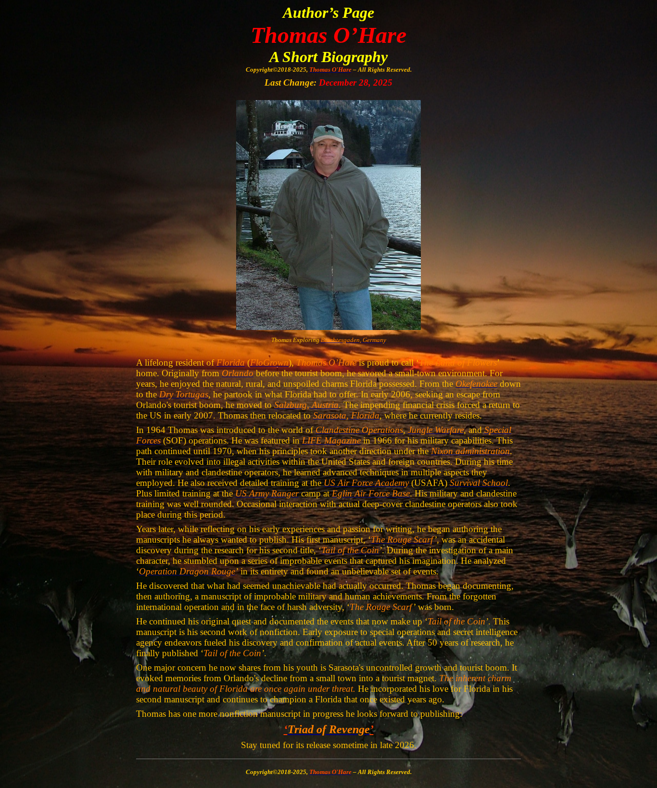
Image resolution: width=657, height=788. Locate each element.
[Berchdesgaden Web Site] (328, 327)
